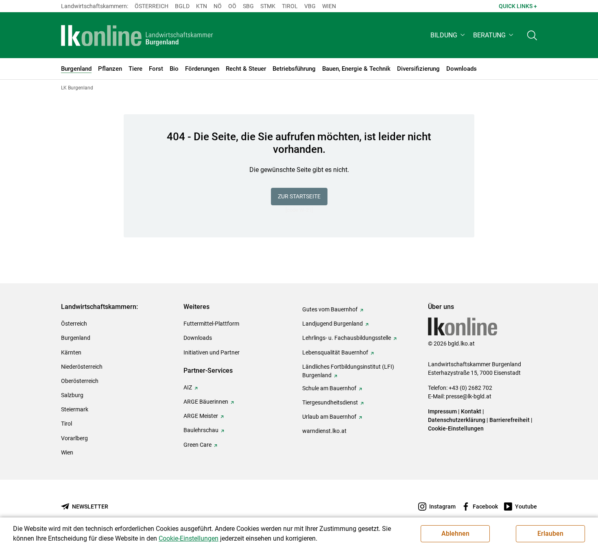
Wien (329, 6)
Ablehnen (455, 533)
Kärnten (71, 352)
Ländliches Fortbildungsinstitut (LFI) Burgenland (348, 370)
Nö (218, 6)
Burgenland (75, 338)
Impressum (442, 411)
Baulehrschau (200, 430)
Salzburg (72, 395)
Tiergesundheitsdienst (330, 402)
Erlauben (550, 533)
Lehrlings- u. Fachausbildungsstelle (346, 338)
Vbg (310, 6)
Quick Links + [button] (518, 6)
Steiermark (74, 409)
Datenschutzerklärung (456, 420)
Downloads (197, 338)
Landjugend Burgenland (332, 323)
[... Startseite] (137, 35)
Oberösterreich (79, 381)
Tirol (290, 6)
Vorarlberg (74, 438)
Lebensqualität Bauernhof (335, 352)
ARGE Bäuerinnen (205, 401)
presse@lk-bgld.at (468, 396)
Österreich (151, 6)
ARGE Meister (200, 416)
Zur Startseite (299, 196)
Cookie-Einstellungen (456, 428)
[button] (448, 35)
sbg (248, 6)
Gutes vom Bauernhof (330, 309)
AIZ (187, 387)
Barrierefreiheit (509, 420)
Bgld (182, 6)
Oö (232, 6)
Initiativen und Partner (211, 352)
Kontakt (471, 411)
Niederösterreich (82, 366)
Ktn (201, 6)
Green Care (197, 444)
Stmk (267, 6)
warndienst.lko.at (324, 431)
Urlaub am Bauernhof (329, 416)
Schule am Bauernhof (329, 388)
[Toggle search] (532, 35)
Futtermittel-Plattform (211, 323)
